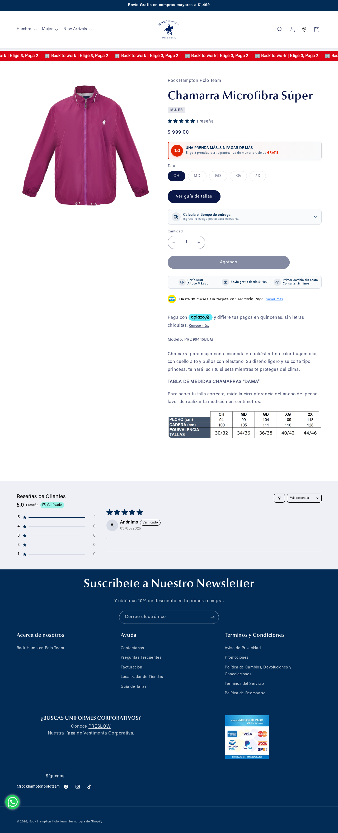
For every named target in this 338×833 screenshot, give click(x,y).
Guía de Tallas (134, 687)
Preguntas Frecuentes (141, 658)
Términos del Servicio (244, 684)
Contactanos (132, 648)
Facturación (131, 668)
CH (179, 177)
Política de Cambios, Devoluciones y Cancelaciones (258, 671)
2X (260, 177)
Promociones (236, 658)
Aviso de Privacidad (243, 648)
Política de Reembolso (245, 693)
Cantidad (175, 231)
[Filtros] (279, 498)
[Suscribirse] (212, 617)
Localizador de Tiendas (142, 677)
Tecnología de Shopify (85, 821)
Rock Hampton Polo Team (40, 648)
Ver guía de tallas (194, 196)
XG (241, 177)
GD (221, 177)
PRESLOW (99, 726)
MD (200, 177)
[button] (26, 29)
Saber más (274, 299)
